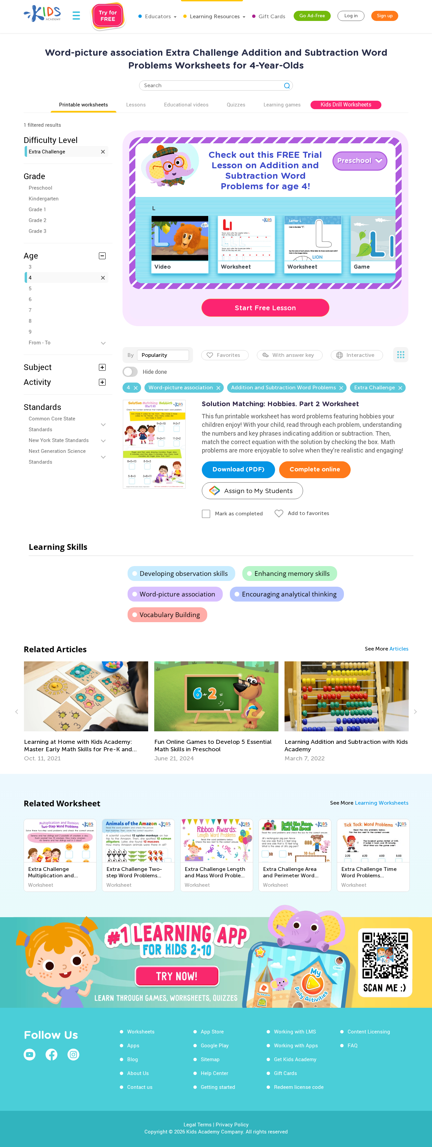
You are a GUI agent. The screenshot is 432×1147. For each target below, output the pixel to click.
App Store (212, 1031)
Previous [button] (17, 711)
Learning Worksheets (381, 803)
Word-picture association (177, 594)
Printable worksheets (83, 104)
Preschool (40, 187)
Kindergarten (44, 198)
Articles (398, 648)
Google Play (215, 1045)
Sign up (385, 16)
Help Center (214, 1073)
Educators (157, 16)
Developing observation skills (184, 573)
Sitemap (210, 1059)
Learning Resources (214, 16)
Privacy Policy (232, 1124)
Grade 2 (37, 220)
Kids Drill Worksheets (346, 104)
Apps (133, 1045)
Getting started (218, 1086)
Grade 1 (37, 209)
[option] (86, 711)
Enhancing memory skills (292, 573)
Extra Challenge (47, 151)
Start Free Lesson (265, 308)
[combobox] (163, 355)
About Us (138, 1073)
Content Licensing (369, 1031)
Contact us (140, 1086)
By (130, 355)
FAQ (352, 1045)
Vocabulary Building (170, 614)
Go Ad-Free (312, 16)
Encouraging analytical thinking (289, 594)
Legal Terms (198, 1124)
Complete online (315, 470)
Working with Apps (296, 1045)
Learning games (282, 104)
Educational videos (186, 104)
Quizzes (236, 104)
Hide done (155, 371)
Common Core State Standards (52, 424)
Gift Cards (271, 16)
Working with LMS (295, 1031)
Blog (132, 1059)
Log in (351, 16)
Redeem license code (299, 1086)
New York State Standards (59, 440)
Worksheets (141, 1031)
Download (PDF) (238, 470)
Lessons (136, 104)
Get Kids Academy (295, 1059)
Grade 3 (37, 230)
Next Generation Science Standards (57, 456)
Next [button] (414, 711)
